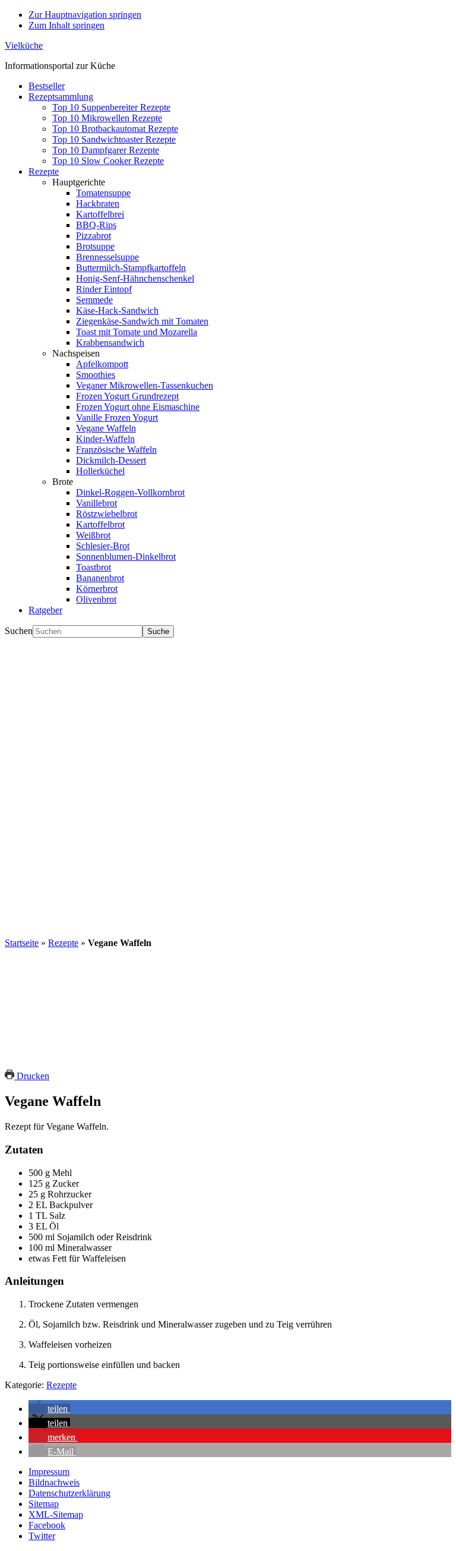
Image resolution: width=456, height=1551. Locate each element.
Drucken (31, 1076)
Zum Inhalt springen (66, 25)
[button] (49, 1409)
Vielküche (24, 45)
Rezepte (63, 943)
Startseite (22, 943)
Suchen (19, 631)
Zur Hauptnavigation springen (84, 15)
